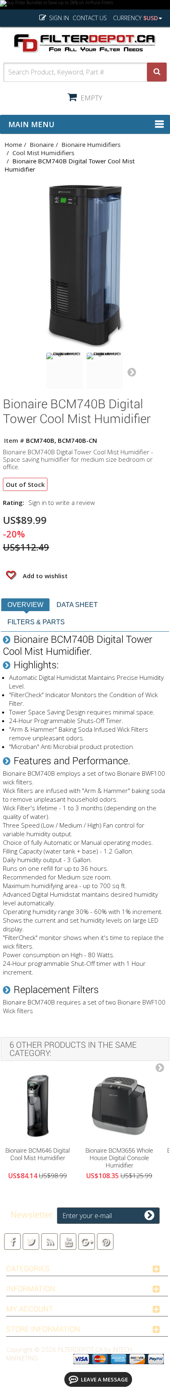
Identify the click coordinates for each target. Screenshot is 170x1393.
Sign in (58, 18)
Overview (25, 604)
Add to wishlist (44, 576)
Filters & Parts (36, 622)
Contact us (90, 18)
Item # (14, 440)
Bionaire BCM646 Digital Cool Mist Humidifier (37, 1154)
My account (29, 1309)
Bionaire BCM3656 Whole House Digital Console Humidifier (119, 1158)
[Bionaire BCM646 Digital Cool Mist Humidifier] (37, 1105)
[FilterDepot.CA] (85, 43)
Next (132, 373)
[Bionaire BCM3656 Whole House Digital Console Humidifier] (119, 1105)
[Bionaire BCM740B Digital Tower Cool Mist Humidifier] (64, 370)
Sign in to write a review (61, 502)
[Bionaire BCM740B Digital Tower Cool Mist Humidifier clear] (104, 370)
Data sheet (77, 604)
